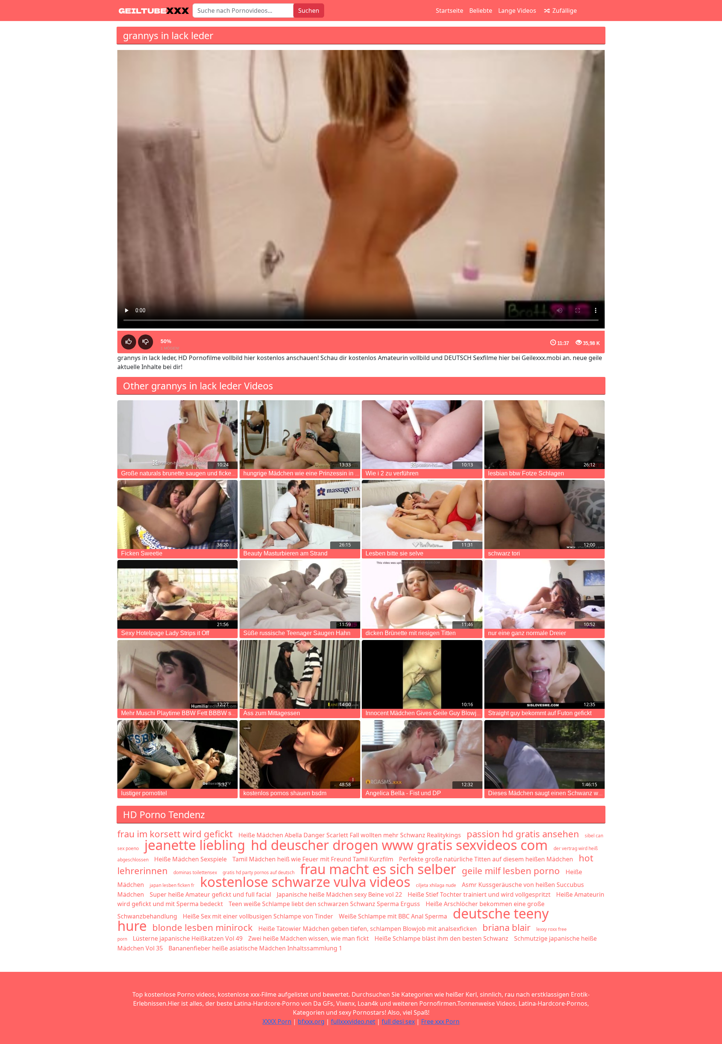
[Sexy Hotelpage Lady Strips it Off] (177, 594)
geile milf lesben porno (511, 870)
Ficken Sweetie (141, 553)
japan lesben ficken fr (172, 885)
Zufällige (564, 10)
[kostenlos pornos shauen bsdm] (300, 754)
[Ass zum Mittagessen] (300, 674)
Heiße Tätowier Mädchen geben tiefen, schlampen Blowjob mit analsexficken (367, 928)
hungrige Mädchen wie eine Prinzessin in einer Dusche (317, 473)
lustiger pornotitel (144, 793)
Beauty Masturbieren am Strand (285, 553)
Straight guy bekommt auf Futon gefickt (540, 713)
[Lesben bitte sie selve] (422, 514)
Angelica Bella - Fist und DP (403, 793)
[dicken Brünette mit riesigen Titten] (422, 594)
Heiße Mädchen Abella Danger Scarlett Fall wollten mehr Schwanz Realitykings (349, 835)
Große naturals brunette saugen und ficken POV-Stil (190, 473)
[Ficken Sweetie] (177, 514)
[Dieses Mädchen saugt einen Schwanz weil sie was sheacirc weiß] (544, 754)
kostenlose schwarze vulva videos (305, 882)
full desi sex (398, 1021)
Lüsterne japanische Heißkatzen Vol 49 (188, 938)
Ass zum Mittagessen (271, 713)
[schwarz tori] (544, 514)
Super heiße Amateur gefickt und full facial (210, 894)
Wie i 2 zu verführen (392, 473)
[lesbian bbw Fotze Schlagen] (544, 434)
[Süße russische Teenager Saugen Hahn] (300, 594)
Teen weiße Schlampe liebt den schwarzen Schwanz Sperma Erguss (324, 904)
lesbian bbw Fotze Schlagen (526, 473)
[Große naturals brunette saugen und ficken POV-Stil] (177, 434)
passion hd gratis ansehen (523, 834)
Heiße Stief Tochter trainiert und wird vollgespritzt (479, 894)
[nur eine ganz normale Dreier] (544, 594)
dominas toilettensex (195, 872)
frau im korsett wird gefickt (175, 834)
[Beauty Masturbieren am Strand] (300, 514)
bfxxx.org (311, 1021)
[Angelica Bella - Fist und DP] (422, 754)
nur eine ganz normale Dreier (527, 633)
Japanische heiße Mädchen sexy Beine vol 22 (339, 894)
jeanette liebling (194, 845)
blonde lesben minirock (202, 927)
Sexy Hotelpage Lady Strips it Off (165, 633)
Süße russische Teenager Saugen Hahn (296, 633)
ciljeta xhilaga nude (436, 885)
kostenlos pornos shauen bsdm (284, 793)
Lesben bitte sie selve (394, 553)
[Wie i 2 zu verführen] (422, 434)
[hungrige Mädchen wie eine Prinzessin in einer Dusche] (300, 434)
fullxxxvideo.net (353, 1021)
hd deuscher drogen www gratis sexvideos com (399, 845)
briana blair (506, 927)
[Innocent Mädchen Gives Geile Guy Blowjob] (422, 674)
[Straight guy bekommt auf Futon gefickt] (544, 674)
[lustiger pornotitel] (177, 754)
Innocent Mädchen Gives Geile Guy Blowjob (424, 713)
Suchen (308, 10)
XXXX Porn (276, 1021)
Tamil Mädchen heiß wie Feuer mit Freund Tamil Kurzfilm (312, 859)
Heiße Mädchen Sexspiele (190, 859)
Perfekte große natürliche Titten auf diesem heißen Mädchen (486, 859)
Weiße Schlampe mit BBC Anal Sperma (393, 916)
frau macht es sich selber (378, 869)
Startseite (449, 10)
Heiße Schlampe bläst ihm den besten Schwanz (441, 938)
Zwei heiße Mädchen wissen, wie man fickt (308, 938)
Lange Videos (517, 10)
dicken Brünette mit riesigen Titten (411, 633)
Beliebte (480, 10)
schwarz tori (504, 553)
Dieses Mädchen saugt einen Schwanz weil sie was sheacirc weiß (576, 793)
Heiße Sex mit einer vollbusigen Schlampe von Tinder (258, 916)
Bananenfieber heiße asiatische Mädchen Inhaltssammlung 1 (255, 948)
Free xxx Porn (440, 1021)
